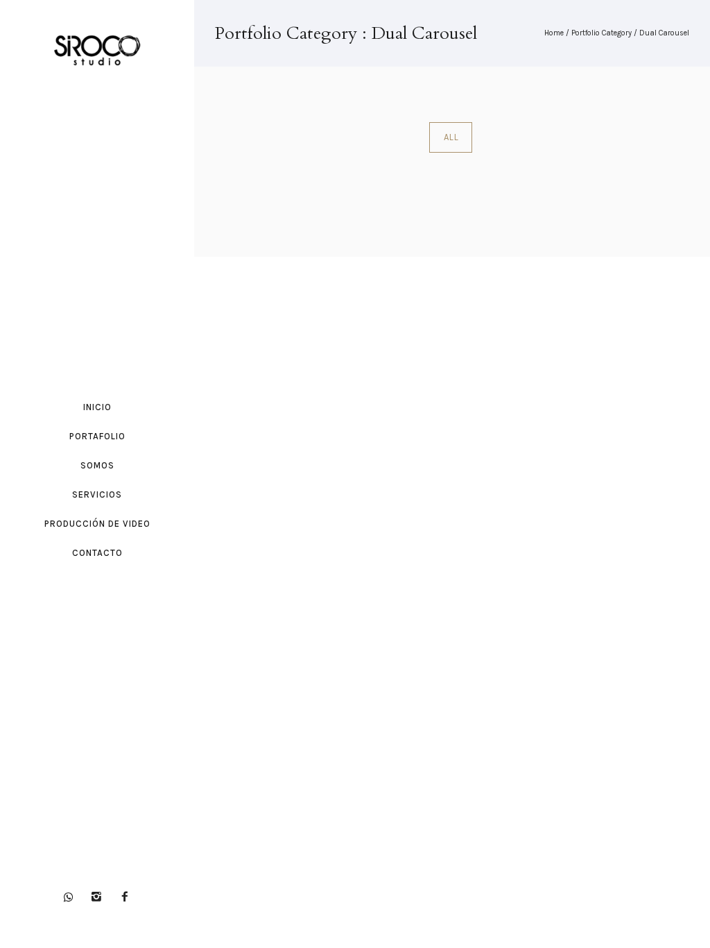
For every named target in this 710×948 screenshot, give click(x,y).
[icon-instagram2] (100, 897)
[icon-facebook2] (124, 897)
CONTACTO (97, 553)
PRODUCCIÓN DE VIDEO (97, 523)
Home (554, 32)
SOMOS (97, 465)
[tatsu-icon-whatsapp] (72, 897)
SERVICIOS (97, 494)
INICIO (97, 407)
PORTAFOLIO (97, 436)
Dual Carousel (664, 32)
